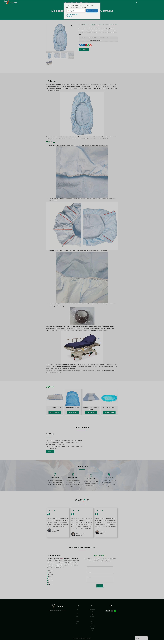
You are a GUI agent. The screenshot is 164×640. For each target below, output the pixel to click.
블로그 (81, 2)
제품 (76, 2)
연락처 (86, 2)
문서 (72, 2)
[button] (137, 2)
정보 (69, 2)
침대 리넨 (85, 24)
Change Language (92, 10)
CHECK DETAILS (54, 412)
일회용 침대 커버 (95, 24)
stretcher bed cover (104, 24)
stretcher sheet (113, 24)
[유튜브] (109, 611)
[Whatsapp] (115, 611)
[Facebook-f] (107, 611)
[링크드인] (112, 611)
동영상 (91, 2)
